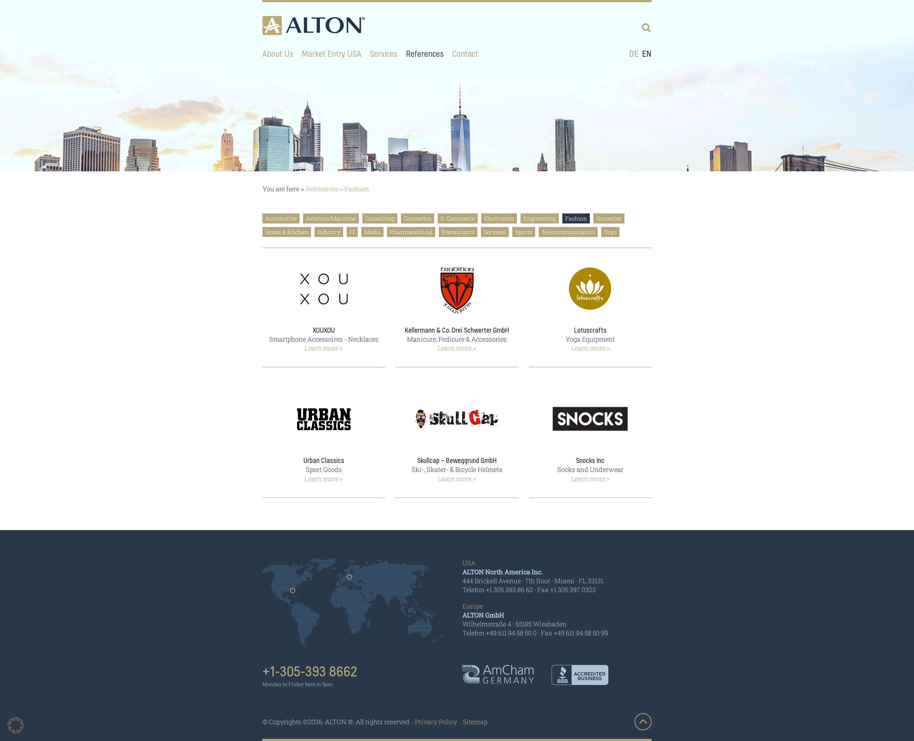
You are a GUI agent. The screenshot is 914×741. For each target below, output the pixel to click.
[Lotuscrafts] (590, 294)
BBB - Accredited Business (580, 675)
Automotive (281, 218)
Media (372, 232)
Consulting (380, 218)
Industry (328, 232)
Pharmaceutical (411, 232)
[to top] (643, 721)
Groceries (609, 218)
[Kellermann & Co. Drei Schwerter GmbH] (457, 294)
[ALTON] (313, 25)
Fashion (576, 218)
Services (495, 232)
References (322, 189)
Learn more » (324, 348)
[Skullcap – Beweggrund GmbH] (457, 424)
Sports (523, 232)
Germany (349, 579)
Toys (610, 232)
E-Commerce (458, 218)
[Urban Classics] (323, 424)
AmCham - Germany (498, 674)
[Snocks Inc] (590, 424)
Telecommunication (568, 232)
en (647, 54)
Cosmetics (417, 218)
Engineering (539, 218)
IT (352, 232)
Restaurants (458, 232)
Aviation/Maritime (331, 218)
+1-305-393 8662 (309, 672)
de (633, 54)
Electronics (499, 218)
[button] (15, 725)
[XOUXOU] (323, 294)
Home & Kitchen (286, 232)
